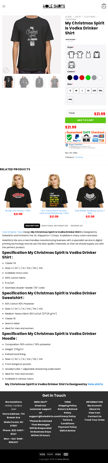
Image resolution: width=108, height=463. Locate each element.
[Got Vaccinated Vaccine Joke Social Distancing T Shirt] (54, 190)
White (100, 79)
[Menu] (3, 6)
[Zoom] (6, 70)
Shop (78, 16)
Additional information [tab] (54, 226)
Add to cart (85, 120)
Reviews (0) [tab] (77, 226)
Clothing (89, 16)
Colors (71, 71)
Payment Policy (67, 427)
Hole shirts (95, 384)
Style (70, 47)
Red (81, 79)
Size (70, 84)
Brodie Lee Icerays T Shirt (18, 210)
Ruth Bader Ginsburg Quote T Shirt (90, 212)
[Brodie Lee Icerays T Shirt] (18, 190)
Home (68, 16)
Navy (76, 79)
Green (88, 79)
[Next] (56, 44)
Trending (70, 19)
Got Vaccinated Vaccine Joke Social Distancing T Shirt (54, 212)
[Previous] (6, 44)
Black (70, 79)
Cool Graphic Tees (12, 232)
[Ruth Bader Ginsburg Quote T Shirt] (90, 190)
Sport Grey (94, 79)
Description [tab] (32, 226)
